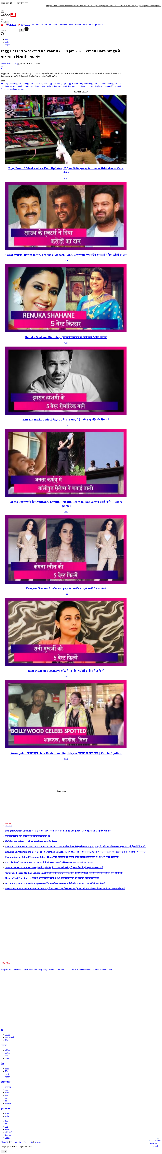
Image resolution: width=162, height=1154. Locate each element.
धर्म (6, 1101)
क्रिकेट (7, 1069)
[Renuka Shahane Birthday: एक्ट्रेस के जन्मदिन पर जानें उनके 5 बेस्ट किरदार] (66, 332)
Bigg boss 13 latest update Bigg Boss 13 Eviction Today (53, 86)
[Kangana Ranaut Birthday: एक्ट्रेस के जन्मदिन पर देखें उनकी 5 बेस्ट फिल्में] (66, 583)
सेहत (6, 1095)
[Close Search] (26, 29)
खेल (50, 25)
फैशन (7, 1093)
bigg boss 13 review (85, 86)
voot (7, 89)
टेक (42, 25)
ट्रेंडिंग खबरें (8, 826)
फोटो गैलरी (78, 25)
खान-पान (8, 1087)
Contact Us (28, 1142)
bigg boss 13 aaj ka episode (36, 84)
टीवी (6, 1056)
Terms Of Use (16, 1142)
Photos (8, 1135)
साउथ (7, 1059)
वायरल (71, 25)
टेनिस (6, 1071)
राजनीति (7, 1035)
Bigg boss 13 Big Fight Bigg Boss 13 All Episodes (68, 84)
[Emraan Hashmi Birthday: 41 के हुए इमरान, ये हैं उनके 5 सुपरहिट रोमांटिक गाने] (66, 414)
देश (33, 25)
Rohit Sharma (66, 970)
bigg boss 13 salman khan (105, 86)
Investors (38, 1142)
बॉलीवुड (7, 1050)
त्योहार (7, 1098)
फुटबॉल (7, 1074)
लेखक (7, 1114)
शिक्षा (6, 1040)
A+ (2, 66)
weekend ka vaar (17, 89)
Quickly (11, 25)
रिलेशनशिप (8, 1104)
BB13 (3, 84)
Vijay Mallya (43, 970)
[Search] (2, 19)
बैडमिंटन (7, 1077)
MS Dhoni (85, 970)
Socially (25, 25)
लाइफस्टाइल (63, 25)
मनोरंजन (55, 25)
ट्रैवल (6, 1090)
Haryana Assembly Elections (13, 970)
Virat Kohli (76, 970)
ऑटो (45, 25)
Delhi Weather (54, 970)
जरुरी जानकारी (9, 1037)
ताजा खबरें (8, 823)
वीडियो (85, 25)
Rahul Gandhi (95, 970)
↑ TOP (4, 1152)
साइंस (7, 1116)
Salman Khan (106, 970)
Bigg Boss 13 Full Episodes (19, 86)
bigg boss (10, 84)
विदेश (37, 25)
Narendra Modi (31, 970)
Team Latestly (12, 63)
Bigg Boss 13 (19, 84)
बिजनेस (91, 25)
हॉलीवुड (7, 1053)
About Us (4, 1142)
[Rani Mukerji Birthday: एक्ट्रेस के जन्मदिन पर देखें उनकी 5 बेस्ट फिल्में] (66, 665)
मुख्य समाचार (99, 25)
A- (2, 69)
